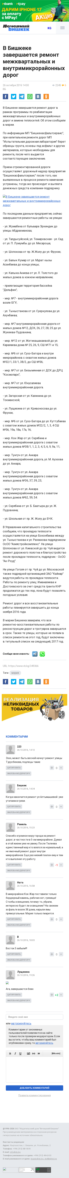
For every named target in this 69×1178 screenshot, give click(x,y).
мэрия (15, 672)
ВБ (4, 89)
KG (49, 28)
